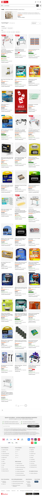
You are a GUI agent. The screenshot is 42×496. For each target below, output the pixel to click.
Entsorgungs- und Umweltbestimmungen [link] (26, 490)
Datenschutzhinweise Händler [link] (18, 483)
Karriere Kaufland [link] (28, 482)
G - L (17, 453)
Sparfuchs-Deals (5, 449)
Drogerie (3, 463)
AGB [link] (17, 490)
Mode (3, 461)
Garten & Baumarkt (5, 453)
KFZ (3, 467)
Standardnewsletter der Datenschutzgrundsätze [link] (19, 429)
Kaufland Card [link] (32, 453)
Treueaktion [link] (32, 459)
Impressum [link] (3, 490)
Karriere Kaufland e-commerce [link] (29, 485)
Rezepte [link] (31, 457)
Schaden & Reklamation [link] (20, 471)
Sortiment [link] (32, 455)
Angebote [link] (32, 449)
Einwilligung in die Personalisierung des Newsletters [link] (22, 432)
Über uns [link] (4, 484)
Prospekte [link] (32, 451)
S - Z (17, 457)
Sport (3, 465)
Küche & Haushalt (5, 455)
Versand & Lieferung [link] (19, 473)
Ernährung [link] (32, 463)
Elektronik (4, 451)
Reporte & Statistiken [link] (4, 482)
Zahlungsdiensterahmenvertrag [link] (18, 481)
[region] (21, 15)
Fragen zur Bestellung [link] (20, 465)
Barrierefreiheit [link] (36, 490)
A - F (17, 451)
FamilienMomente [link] (33, 465)
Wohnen (3, 459)
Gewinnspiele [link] (32, 461)
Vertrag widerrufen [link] (19, 469)
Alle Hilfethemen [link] (19, 463)
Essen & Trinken (5, 469)
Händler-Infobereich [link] (33, 473)
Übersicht (18, 449)
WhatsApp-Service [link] (33, 467)
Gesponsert (38, 9)
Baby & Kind (4, 457)
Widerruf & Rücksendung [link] (20, 467)
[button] (4, 28)
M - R (17, 455)
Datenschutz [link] (13, 490)
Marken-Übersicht (5, 470)
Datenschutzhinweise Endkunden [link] (16, 486)
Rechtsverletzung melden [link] (20, 475)
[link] (35, 2)
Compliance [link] (8, 490)
